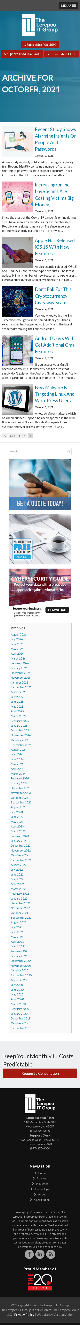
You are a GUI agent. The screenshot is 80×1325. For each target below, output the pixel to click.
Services (42, 1178)
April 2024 (17, 768)
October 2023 (19, 797)
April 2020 (17, 999)
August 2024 (18, 749)
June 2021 (17, 932)
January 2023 (19, 840)
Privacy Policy (24, 1314)
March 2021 (18, 946)
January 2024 (19, 783)
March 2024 (18, 773)
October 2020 (19, 970)
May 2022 (17, 879)
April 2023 (17, 826)
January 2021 (19, 956)
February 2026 (20, 663)
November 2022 (21, 850)
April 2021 (17, 941)
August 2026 (18, 634)
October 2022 (19, 855)
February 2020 (20, 1008)
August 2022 (18, 864)
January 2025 (19, 725)
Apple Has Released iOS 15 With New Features (55, 247)
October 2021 (19, 913)
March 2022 (18, 889)
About (42, 1194)
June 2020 (17, 989)
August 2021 (18, 922)
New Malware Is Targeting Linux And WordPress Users (55, 394)
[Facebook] (29, 1254)
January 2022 (19, 898)
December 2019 (21, 1018)
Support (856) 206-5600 (23, 54)
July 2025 (17, 697)
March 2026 (18, 658)
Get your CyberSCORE (61, 54)
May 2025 (17, 706)
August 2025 (18, 692)
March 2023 (18, 831)
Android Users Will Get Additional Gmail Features (56, 345)
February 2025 (20, 721)
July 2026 (17, 639)
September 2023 (21, 802)
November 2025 (21, 677)
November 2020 (21, 965)
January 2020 (19, 1013)
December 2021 (21, 903)
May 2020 (17, 994)
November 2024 (21, 735)
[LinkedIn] (40, 1254)
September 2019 (21, 1028)
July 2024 (17, 754)
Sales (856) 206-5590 (41, 44)
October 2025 (19, 682)
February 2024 (20, 778)
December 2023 (21, 788)
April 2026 (17, 653)
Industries (42, 1183)
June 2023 (17, 816)
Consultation (42, 1199)
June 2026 (17, 644)
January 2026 (19, 668)
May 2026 (17, 648)
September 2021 (21, 917)
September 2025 (21, 687)
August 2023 (18, 807)
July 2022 (17, 869)
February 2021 (20, 951)
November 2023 (21, 792)
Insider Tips (42, 1189)
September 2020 (21, 975)
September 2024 (21, 745)
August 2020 (18, 980)
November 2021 (21, 908)
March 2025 (18, 716)
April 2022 (17, 884)
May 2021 (17, 937)
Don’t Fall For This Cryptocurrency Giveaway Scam (53, 295)
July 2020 (17, 984)
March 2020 (18, 1004)
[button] (68, 5)
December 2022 (21, 845)
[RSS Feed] (50, 1254)
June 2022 (17, 874)
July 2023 (17, 812)
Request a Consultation (40, 1073)
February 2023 (20, 836)
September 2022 (21, 860)
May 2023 (17, 821)
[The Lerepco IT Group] (40, 24)
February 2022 (20, 893)
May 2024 (17, 764)
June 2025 (17, 701)
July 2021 (17, 927)
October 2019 (19, 1023)
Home (42, 1173)
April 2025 (17, 711)
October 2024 (19, 740)
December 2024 (21, 730)
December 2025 (21, 673)
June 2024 (17, 759)
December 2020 (21, 960)
